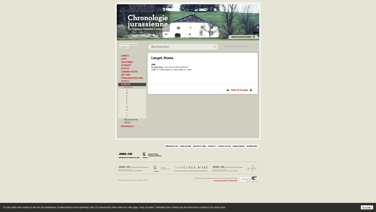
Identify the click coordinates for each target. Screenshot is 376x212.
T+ (122, 44)
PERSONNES (127, 62)
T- (126, 44)
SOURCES (125, 84)
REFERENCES (127, 126)
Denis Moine (185, 146)
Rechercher (214, 46)
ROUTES (125, 68)
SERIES (127, 123)
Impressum (252, 146)
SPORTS (125, 81)
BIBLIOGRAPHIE (131, 120)
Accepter (367, 207)
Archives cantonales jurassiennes (134, 169)
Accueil (133, 44)
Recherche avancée (236, 46)
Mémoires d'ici (191, 169)
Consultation (224, 146)
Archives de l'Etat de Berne (161, 169)
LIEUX (124, 59)
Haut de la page (236, 89)
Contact (124, 47)
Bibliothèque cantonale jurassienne (227, 169)
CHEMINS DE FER (129, 71)
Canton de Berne (152, 155)
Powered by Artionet (249, 179)
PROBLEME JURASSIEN (132, 78)
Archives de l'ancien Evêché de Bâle (251, 169)
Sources (212, 146)
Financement (239, 146)
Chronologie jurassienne (148, 22)
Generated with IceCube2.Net (225, 181)
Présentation (171, 146)
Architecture (199, 146)
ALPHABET (126, 65)
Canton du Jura (130, 155)
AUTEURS (128, 87)
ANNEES (125, 55)
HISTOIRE (125, 74)
